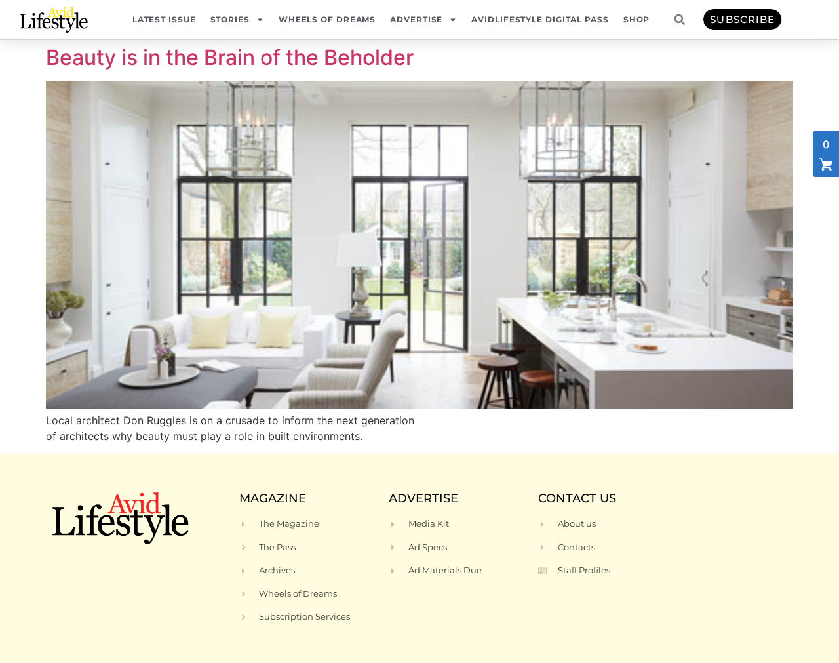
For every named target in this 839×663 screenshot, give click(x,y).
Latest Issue (164, 19)
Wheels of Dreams (327, 19)
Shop (636, 19)
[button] (680, 20)
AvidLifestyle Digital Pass (539, 19)
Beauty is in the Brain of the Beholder (230, 57)
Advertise (416, 19)
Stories (230, 19)
